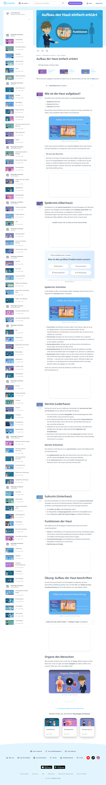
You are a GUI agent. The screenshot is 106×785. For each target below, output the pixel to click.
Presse (81, 758)
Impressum (35, 774)
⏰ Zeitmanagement (58, 273)
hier (66, 666)
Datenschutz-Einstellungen (65, 774)
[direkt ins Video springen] (69, 128)
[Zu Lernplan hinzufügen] (38, 50)
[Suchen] (63, 3)
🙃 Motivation (58, 266)
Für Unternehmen (41, 758)
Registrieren (99, 3)
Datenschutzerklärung (69, 281)
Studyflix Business (68, 758)
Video (93, 79)
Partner (54, 758)
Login (90, 3)
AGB (43, 774)
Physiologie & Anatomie (48, 55)
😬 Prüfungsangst (80, 273)
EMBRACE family (56, 778)
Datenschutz (51, 774)
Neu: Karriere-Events (75, 3)
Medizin (38, 55)
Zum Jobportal (72, 751)
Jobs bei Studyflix (25, 758)
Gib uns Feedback (82, 774)
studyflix (11, 3)
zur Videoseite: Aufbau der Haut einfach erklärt (70, 708)
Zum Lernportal (37, 751)
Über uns (11, 758)
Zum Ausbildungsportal (54, 751)
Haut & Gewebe (61, 55)
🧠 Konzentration (80, 266)
